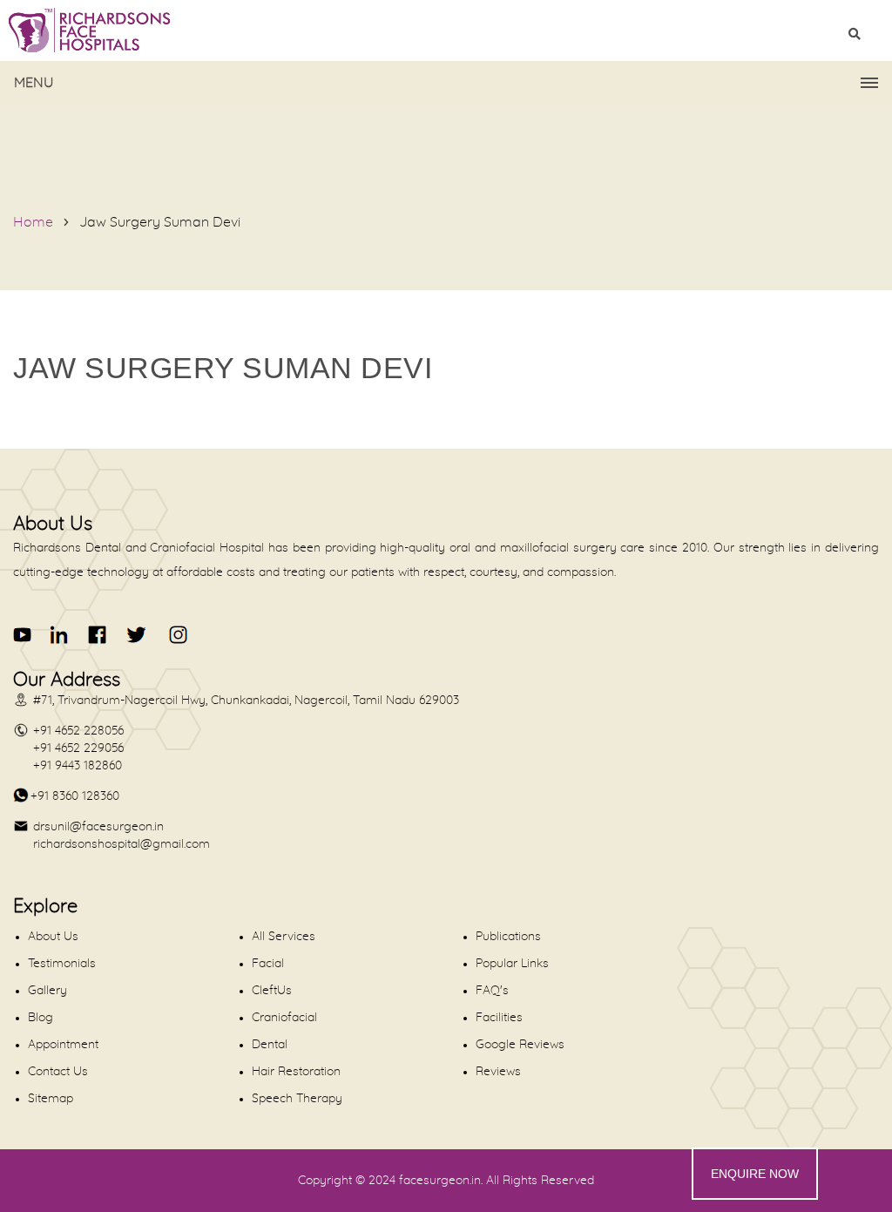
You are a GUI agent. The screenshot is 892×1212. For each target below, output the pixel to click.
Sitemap (50, 1099)
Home (33, 222)
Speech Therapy (297, 1099)
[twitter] (135, 635)
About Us (53, 937)
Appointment (63, 1045)
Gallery (47, 991)
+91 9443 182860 (77, 766)
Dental (269, 1045)
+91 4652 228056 (78, 731)
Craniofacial (284, 1018)
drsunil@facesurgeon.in (98, 827)
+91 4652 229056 (78, 748)
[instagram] (175, 635)
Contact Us (58, 1072)
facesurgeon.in (440, 1181)
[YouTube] (23, 635)
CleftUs (272, 991)
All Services (283, 937)
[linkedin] (61, 635)
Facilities (499, 1018)
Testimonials (62, 964)
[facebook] (98, 635)
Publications (508, 937)
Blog (40, 1018)
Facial (268, 964)
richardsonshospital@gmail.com (121, 844)
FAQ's (492, 991)
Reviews (498, 1072)
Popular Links (512, 964)
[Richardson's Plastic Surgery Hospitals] (446, 30)
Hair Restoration (296, 1072)
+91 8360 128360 (74, 796)
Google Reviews (520, 1045)
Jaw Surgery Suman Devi (159, 222)
